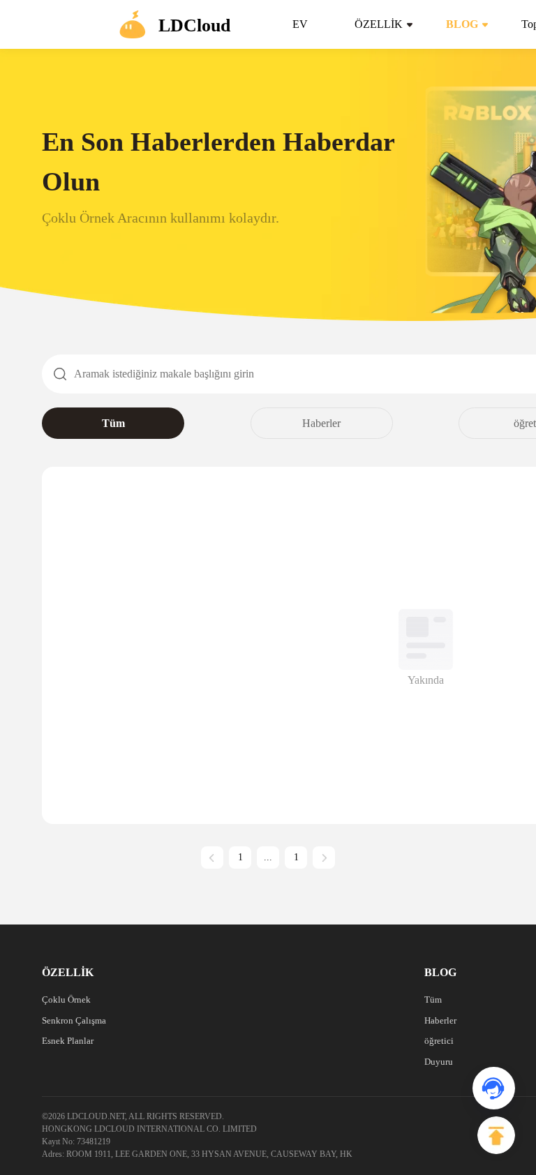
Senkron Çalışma (74, 1020)
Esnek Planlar (68, 1040)
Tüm (113, 423)
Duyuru (438, 1061)
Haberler (321, 423)
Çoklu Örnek (66, 999)
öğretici (439, 1040)
